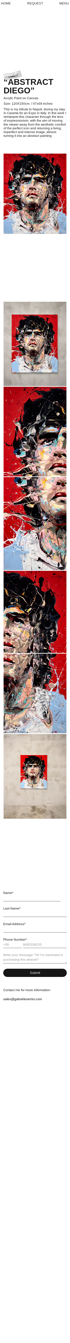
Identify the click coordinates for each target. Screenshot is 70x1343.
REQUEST (35, 3)
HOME (6, 3)
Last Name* (11, 908)
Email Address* (14, 924)
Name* (8, 893)
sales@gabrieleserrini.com (22, 999)
